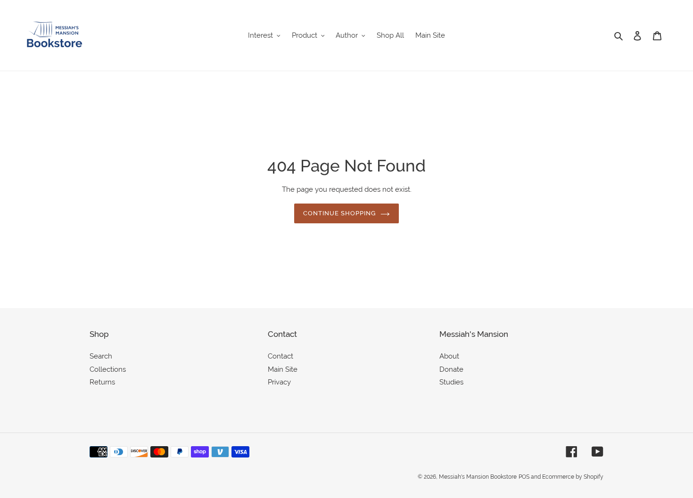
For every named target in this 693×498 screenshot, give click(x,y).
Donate (451, 369)
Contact (280, 356)
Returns (102, 382)
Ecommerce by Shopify (572, 477)
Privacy (279, 382)
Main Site (282, 369)
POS (524, 477)
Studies (451, 382)
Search (101, 356)
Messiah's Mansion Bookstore (478, 477)
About (449, 356)
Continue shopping (339, 213)
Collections (108, 369)
